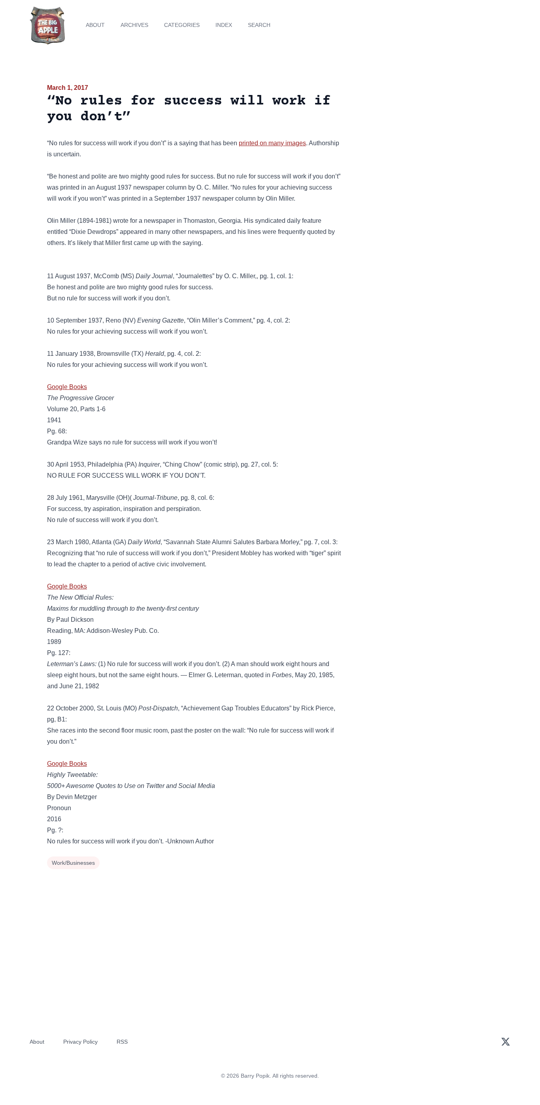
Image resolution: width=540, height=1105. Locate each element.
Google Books (67, 387)
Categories (182, 25)
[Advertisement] (422, 144)
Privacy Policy (80, 1042)
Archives (134, 25)
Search (259, 25)
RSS (122, 1042)
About (95, 25)
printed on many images (272, 143)
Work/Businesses (73, 863)
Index (223, 25)
